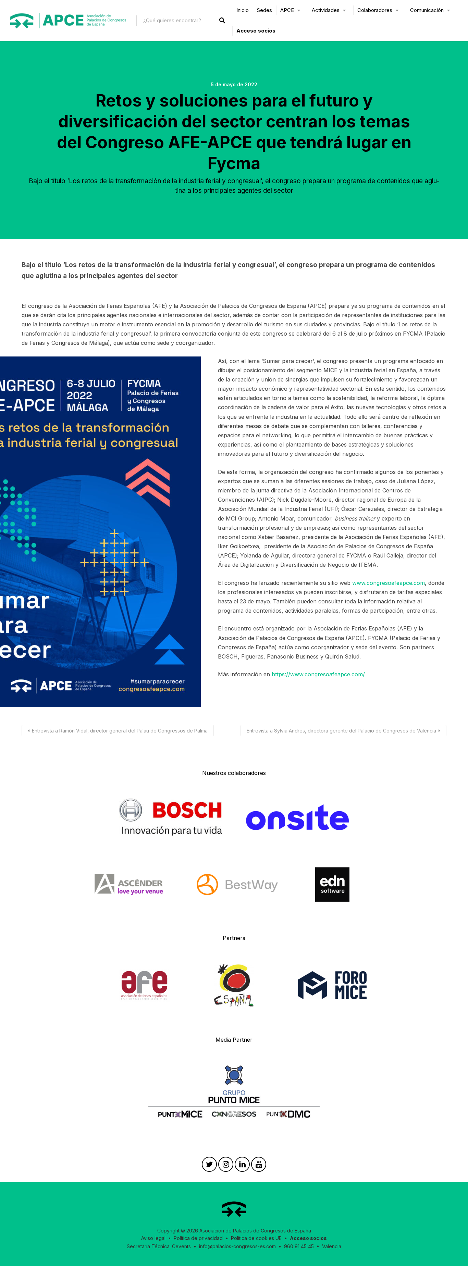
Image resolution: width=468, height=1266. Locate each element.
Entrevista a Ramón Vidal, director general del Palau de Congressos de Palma (120, 731)
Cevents (181, 1246)
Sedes (264, 10)
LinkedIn (242, 1166)
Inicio (242, 10)
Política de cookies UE (256, 1238)
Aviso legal (153, 1238)
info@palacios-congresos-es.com (237, 1246)
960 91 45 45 (299, 1246)
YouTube (259, 1166)
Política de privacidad (198, 1238)
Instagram (226, 1166)
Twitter (209, 1166)
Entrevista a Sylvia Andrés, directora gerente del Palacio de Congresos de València (341, 731)
